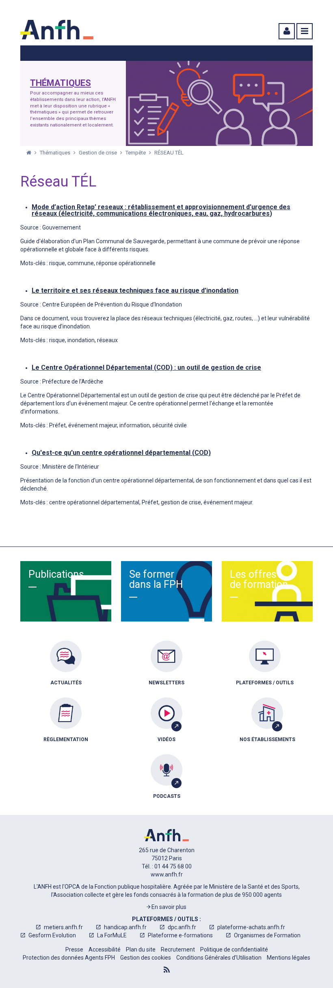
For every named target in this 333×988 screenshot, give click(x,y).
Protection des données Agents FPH (69, 957)
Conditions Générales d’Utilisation (219, 957)
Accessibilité (105, 949)
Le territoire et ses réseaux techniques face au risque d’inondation (135, 290)
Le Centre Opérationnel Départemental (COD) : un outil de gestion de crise (146, 367)
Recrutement (178, 949)
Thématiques (60, 83)
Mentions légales (288, 957)
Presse (74, 949)
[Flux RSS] (167, 970)
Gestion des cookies (145, 957)
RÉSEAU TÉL (169, 153)
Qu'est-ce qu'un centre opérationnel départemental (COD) (121, 452)
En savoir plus (168, 907)
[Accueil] (56, 29)
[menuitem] (65, 669)
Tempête (136, 153)
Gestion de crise (98, 153)
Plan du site (141, 949)
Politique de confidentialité (234, 949)
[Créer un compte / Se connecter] (286, 31)
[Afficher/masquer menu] (304, 31)
